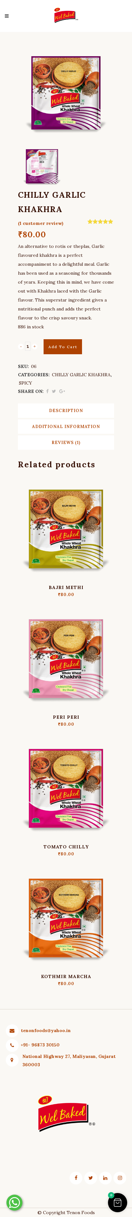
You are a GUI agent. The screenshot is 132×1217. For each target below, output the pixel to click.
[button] (117, 1202)
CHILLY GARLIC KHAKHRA (81, 375)
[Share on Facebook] (47, 391)
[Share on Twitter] (54, 391)
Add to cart (62, 346)
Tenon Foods (81, 1212)
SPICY (25, 383)
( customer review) (40, 223)
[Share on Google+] (62, 391)
